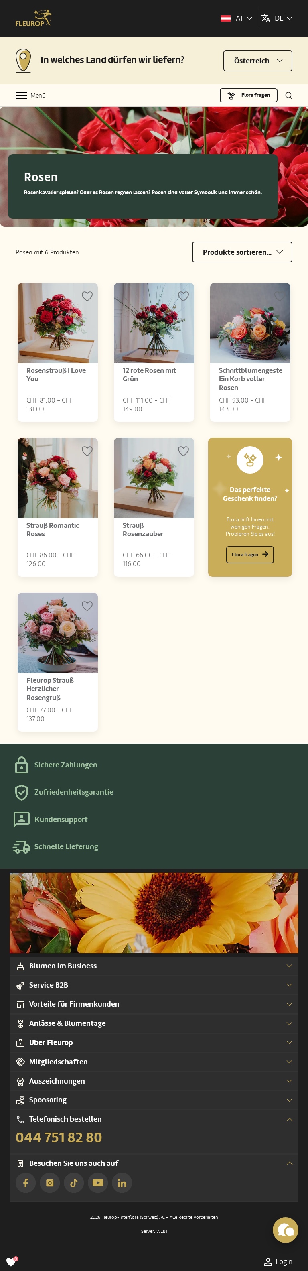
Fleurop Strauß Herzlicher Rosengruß (50, 689)
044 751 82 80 (59, 1138)
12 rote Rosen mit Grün (149, 375)
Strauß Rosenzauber (143, 530)
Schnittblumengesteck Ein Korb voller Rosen (254, 379)
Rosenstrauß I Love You (56, 375)
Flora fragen (255, 95)
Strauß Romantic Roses (52, 530)
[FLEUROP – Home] (34, 19)
